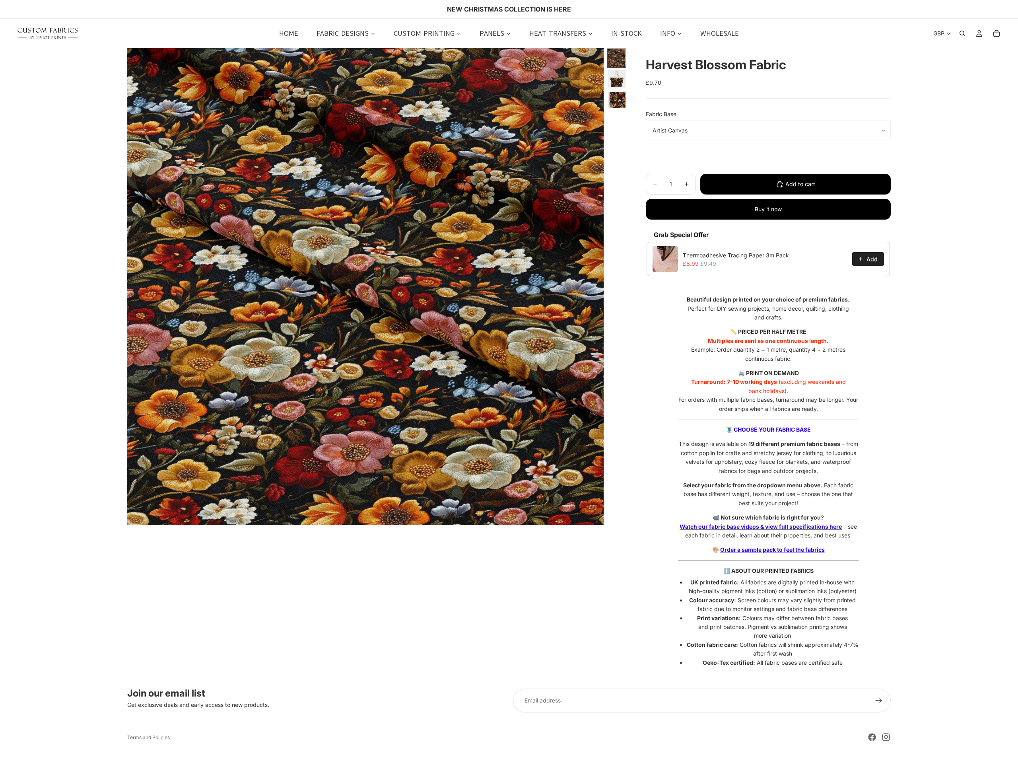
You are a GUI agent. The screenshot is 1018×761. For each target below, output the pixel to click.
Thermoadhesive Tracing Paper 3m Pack (736, 255)
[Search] (962, 33)
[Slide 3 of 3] (617, 99)
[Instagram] (886, 737)
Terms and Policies (148, 737)
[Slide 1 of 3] (617, 58)
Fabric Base (661, 114)
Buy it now (768, 209)
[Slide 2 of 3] (617, 79)
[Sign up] (878, 700)
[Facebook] (872, 737)
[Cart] (996, 33)
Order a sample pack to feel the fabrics (772, 549)
